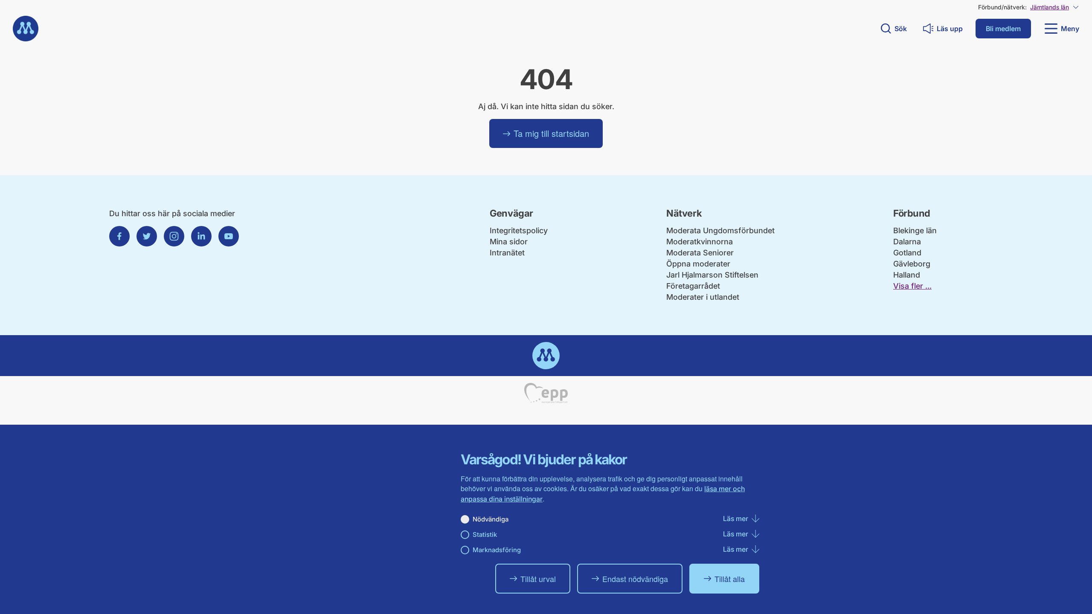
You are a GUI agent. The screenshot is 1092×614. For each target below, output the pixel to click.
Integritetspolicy (519, 230)
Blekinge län (915, 230)
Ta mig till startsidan (551, 133)
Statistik (485, 534)
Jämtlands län (1049, 7)
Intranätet (507, 252)
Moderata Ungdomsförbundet (720, 230)
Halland (906, 274)
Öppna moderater (698, 263)
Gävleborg (911, 263)
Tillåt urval (538, 578)
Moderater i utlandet (702, 297)
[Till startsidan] (25, 28)
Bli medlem (1003, 28)
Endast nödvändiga (635, 578)
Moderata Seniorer (700, 252)
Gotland (907, 252)
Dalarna (907, 241)
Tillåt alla (729, 578)
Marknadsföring (497, 550)
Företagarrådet (693, 285)
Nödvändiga (490, 519)
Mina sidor (509, 241)
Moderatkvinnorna (699, 241)
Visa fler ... (912, 285)
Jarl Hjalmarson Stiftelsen (712, 274)
